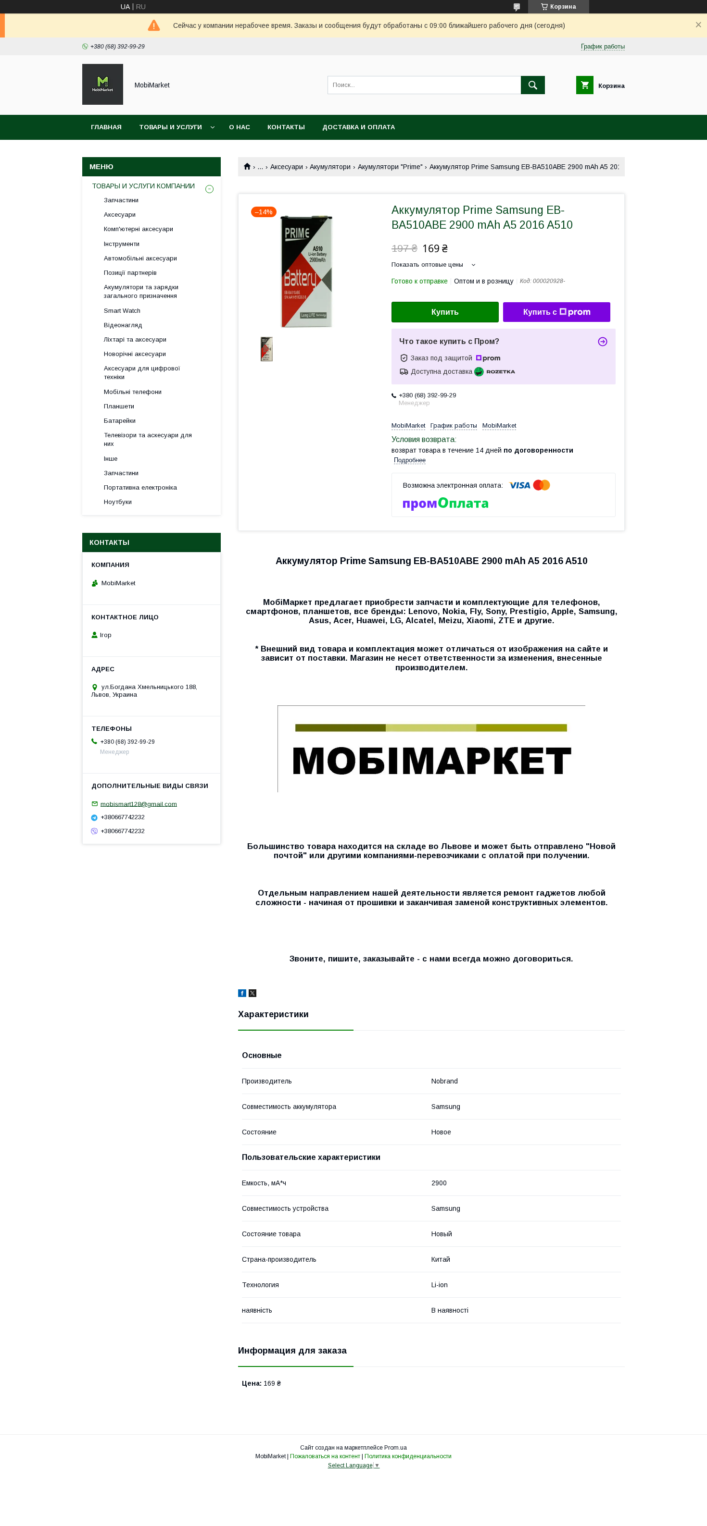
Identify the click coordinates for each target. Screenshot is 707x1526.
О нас (239, 127)
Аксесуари (286, 167)
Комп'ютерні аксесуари (138, 229)
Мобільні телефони (133, 391)
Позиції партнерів (130, 272)
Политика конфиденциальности (408, 1456)
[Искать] (533, 85)
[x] (252, 994)
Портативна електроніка (140, 487)
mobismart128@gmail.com (139, 803)
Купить (445, 312)
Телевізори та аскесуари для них (148, 439)
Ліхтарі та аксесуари (135, 339)
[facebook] (242, 994)
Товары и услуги (170, 127)
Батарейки (120, 420)
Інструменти (121, 243)
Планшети (119, 406)
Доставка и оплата (358, 127)
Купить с (540, 312)
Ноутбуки (118, 501)
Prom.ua (395, 1447)
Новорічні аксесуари (135, 353)
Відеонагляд (123, 325)
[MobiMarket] (102, 102)
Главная (106, 127)
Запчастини (121, 200)
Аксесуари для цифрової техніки (142, 373)
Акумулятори (330, 167)
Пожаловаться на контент (325, 1456)
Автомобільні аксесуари (140, 258)
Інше (110, 458)
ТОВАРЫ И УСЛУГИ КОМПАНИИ (143, 186)
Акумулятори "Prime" (390, 167)
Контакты (286, 127)
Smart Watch (122, 310)
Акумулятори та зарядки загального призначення (141, 291)
